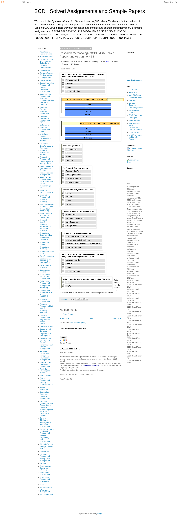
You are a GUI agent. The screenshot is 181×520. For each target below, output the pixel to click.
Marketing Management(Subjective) (47, 306)
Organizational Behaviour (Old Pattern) (45, 340)
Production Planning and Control (45, 371)
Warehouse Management (45, 491)
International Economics (44, 239)
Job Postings (133, 92)
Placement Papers (135, 98)
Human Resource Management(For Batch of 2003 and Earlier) (46, 180)
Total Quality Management (45, 478)
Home (91, 319)
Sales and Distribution (44, 419)
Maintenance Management (45, 282)
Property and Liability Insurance (46, 384)
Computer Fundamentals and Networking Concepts (47, 101)
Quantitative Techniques (44, 393)
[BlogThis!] (79, 299)
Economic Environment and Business (46, 139)
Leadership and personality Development (46, 261)
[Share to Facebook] (84, 299)
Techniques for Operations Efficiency (45, 468)
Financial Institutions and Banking (45, 152)
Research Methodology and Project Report (46, 403)
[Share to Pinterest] (87, 299)
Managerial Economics (44, 296)
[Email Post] (72, 299)
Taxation (43, 463)
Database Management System (45, 129)
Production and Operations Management (45, 364)
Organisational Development (45, 335)
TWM (42, 485)
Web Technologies (47, 494)
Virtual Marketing (46, 487)
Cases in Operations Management (45, 89)
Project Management (45, 379)
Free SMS (132, 100)
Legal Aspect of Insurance (45, 266)
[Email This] (77, 299)
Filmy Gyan (133, 118)
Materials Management (45, 316)
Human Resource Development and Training (46, 168)
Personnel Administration (45, 352)
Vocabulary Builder (136, 108)
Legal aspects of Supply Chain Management (46, 276)
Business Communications (46, 67)
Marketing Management (45, 300)
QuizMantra (133, 90)
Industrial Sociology (43, 221)
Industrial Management (45, 196)
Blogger (100, 514)
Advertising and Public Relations (46, 53)
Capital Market (45, 80)
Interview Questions (134, 80)
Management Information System (47, 291)
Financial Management (45, 158)
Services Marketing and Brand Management (47, 431)
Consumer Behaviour (44, 108)
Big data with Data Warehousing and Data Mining (46, 61)
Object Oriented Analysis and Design (45, 322)
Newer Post (64, 319)
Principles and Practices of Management (45, 358)
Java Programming (47, 256)
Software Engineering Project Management (45, 438)
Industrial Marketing (43, 201)
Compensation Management (45, 95)
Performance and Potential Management (46, 347)
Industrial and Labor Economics (46, 191)
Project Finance (45, 375)
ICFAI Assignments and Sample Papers (135, 137)
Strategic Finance (46, 444)
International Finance (44, 243)
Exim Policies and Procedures (46, 147)
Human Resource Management (46, 174)
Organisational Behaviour (45, 330)
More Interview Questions (134, 111)
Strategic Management (45, 455)
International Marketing (44, 248)
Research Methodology (45, 398)
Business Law (45, 70)
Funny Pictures (134, 120)
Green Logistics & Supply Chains (46, 163)
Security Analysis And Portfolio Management (46, 425)
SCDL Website (134, 132)
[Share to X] (82, 299)
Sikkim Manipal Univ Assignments (135, 129)
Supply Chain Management (45, 460)
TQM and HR (45, 482)
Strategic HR (44, 451)
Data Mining (44, 125)
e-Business (44, 134)
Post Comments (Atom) (77, 323)
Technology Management (45, 473)
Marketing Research (43, 312)
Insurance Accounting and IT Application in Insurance (46, 227)
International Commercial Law (46, 234)
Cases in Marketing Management (47, 84)
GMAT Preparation (135, 115)
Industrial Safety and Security (46, 210)
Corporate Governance (44, 113)
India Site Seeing (135, 95)
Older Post (117, 319)
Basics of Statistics (46, 57)
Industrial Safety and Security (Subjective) (46, 215)
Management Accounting (45, 286)
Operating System (46, 326)
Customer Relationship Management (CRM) (45, 119)
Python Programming (45, 388)
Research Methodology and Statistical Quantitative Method (46, 411)
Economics (44, 143)
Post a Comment (69, 314)
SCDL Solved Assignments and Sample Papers (89, 11)
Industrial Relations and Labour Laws (47, 205)
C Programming (46, 78)
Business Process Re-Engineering (46, 74)
